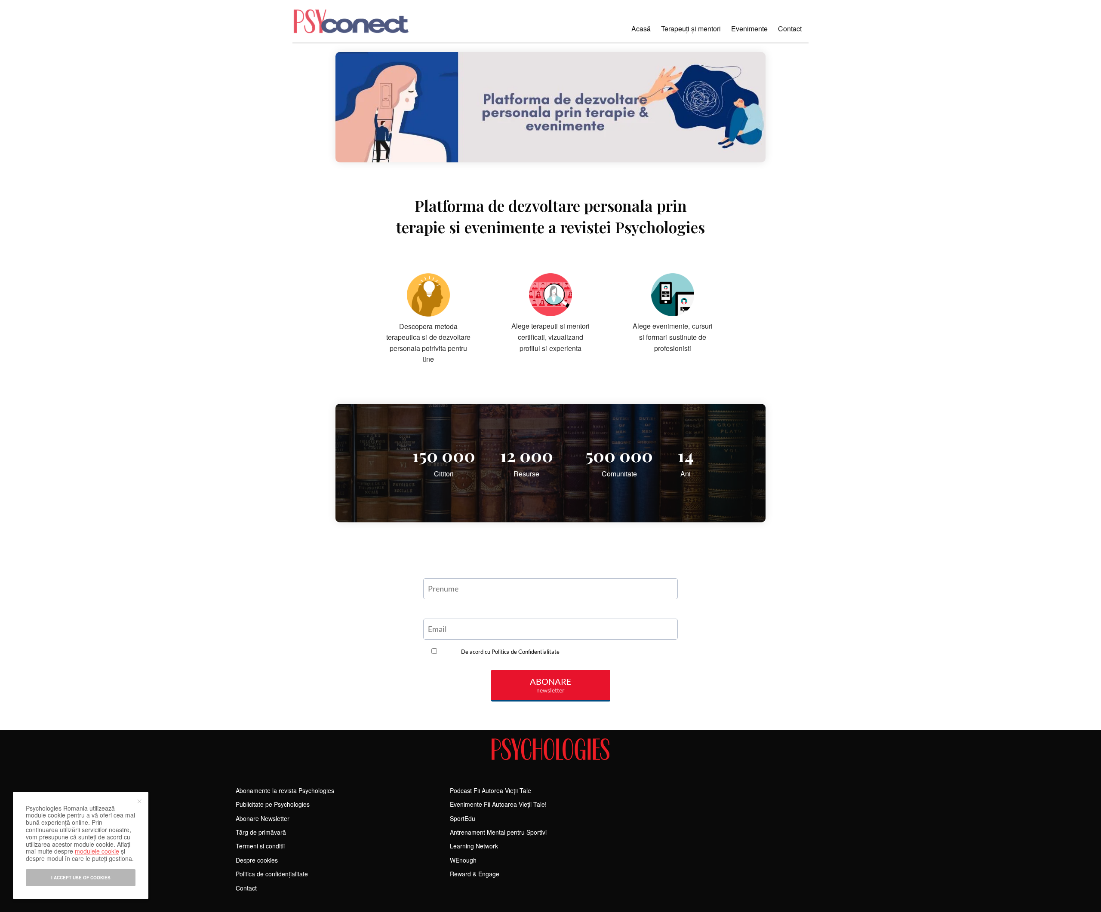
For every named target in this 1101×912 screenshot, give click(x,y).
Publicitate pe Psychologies (273, 804)
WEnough (463, 860)
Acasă (641, 29)
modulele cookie (97, 851)
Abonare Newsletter (262, 818)
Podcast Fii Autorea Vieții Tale (490, 790)
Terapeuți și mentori (691, 29)
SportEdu (462, 818)
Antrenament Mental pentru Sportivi (498, 832)
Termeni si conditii (260, 846)
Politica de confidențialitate (272, 873)
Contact (790, 29)
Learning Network (474, 846)
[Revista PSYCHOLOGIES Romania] (550, 749)
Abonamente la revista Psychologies (285, 790)
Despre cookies (257, 860)
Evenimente (749, 29)
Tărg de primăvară (261, 832)
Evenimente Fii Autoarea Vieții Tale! (498, 804)
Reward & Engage (474, 873)
